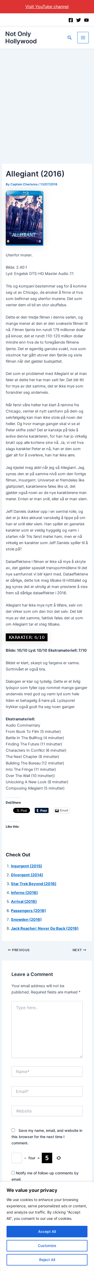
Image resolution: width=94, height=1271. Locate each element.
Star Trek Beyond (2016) (33, 883)
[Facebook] (70, 20)
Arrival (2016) (24, 901)
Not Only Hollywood (21, 37)
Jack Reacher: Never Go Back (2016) (45, 928)
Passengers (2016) (28, 910)
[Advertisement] (47, 99)
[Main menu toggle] (83, 37)
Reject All (47, 1259)
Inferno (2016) (24, 892)
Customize (47, 1245)
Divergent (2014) (27, 875)
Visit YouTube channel (47, 6)
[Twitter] (78, 20)
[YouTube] (86, 20)
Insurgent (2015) (26, 866)
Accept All (47, 1231)
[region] (47, 1226)
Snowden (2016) (26, 919)
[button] (69, 37)
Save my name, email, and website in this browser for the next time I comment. (46, 1136)
